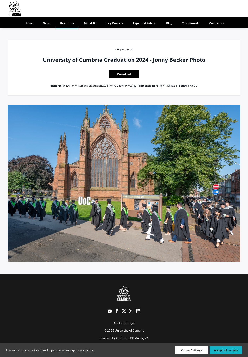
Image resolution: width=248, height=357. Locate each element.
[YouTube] (110, 311)
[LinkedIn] (138, 311)
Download (124, 74)
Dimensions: (147, 85)
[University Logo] (124, 293)
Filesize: (183, 85)
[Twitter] (124, 311)
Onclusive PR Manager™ (132, 338)
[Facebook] (117, 311)
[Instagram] (131, 311)
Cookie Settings (124, 323)
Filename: (56, 85)
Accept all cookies (226, 350)
